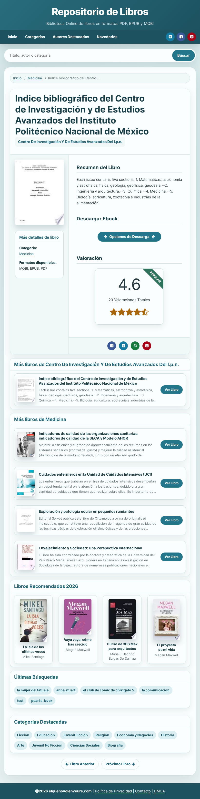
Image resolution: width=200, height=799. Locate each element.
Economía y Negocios (135, 735)
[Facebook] (181, 36)
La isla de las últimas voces (33, 649)
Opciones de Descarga (129, 236)
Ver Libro (172, 389)
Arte (20, 745)
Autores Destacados (71, 36)
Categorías (35, 36)
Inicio (12, 36)
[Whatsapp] (135, 345)
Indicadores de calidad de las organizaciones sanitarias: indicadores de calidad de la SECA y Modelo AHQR (88, 435)
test (20, 700)
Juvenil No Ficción (47, 745)
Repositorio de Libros (100, 12)
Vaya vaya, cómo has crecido (78, 641)
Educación (46, 735)
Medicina (35, 78)
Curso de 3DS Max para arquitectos (122, 646)
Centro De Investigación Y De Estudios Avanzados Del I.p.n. (70, 141)
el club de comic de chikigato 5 (108, 690)
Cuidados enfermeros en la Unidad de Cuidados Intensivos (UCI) (95, 474)
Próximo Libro (118, 764)
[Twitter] (170, 36)
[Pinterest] (191, 36)
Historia (167, 735)
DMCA (159, 791)
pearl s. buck (41, 700)
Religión (102, 735)
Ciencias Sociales (85, 745)
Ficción (23, 735)
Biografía (115, 745)
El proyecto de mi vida (166, 647)
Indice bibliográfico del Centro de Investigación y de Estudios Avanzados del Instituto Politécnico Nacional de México (93, 381)
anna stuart (65, 690)
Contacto (143, 791)
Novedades (107, 36)
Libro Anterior (82, 764)
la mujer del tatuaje (33, 690)
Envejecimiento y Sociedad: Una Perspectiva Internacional (90, 548)
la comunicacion (156, 690)
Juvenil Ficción (75, 735)
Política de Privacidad (113, 791)
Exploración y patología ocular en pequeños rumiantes (86, 511)
